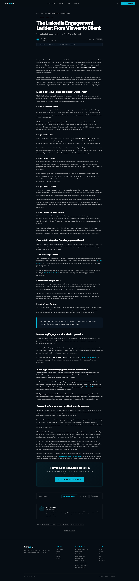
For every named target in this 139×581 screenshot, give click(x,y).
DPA (100, 554)
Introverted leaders (91, 387)
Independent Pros (80, 567)
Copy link (99, 39)
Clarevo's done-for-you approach (70, 456)
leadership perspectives (51, 273)
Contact (76, 3)
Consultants (78, 551)
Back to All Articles (69, 530)
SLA (100, 556)
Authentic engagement (88, 357)
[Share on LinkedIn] (93, 39)
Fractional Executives (81, 549)
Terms (101, 551)
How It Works (51, 3)
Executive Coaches (81, 554)
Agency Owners (80, 556)
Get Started (128, 3)
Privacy (101, 549)
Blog (68, 3)
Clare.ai (9, 3)
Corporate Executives (81, 563)
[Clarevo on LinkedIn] (25, 556)
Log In (116, 3)
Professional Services (81, 565)
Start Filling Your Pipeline (68, 479)
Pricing (61, 3)
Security (58, 558)
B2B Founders (79, 558)
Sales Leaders (79, 560)
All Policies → (103, 560)
